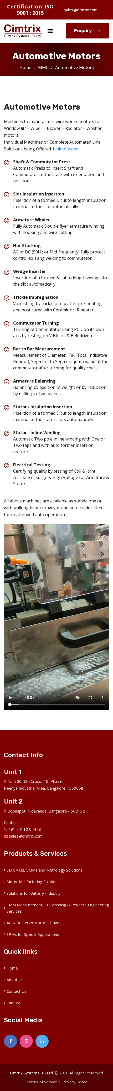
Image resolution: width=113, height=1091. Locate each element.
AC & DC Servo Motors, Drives (34, 922)
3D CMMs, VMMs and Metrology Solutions (45, 870)
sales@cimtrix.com (80, 9)
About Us (15, 979)
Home (25, 67)
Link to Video (66, 149)
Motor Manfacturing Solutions (33, 881)
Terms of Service (41, 1081)
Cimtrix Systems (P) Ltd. (32, 1072)
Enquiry (83, 30)
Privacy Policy (74, 1081)
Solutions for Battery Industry (33, 893)
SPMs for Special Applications (33, 934)
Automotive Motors (74, 67)
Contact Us (17, 991)
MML (43, 67)
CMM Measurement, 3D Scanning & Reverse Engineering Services (58, 908)
